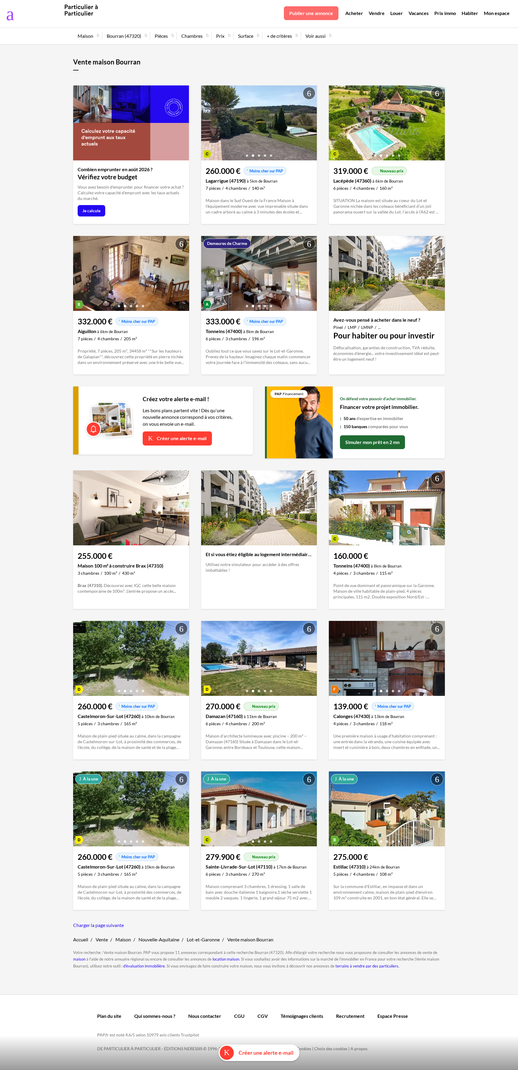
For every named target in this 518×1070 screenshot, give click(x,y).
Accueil (80, 939)
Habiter (470, 13)
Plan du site (109, 1016)
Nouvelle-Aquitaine (158, 939)
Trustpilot (190, 1034)
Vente (102, 939)
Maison (123, 939)
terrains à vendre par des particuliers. (367, 966)
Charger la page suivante (98, 925)
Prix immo (445, 13)
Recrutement (350, 1016)
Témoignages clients (302, 1016)
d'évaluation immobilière (144, 966)
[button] (247, 153)
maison (79, 959)
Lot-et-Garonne (203, 939)
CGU (239, 1016)
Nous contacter (204, 1016)
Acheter (354, 13)
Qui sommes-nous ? (154, 1016)
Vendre (377, 13)
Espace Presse (392, 1016)
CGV (263, 1016)
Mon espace (497, 13)
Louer (396, 13)
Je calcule (91, 210)
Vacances (419, 13)
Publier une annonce (311, 13)
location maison (226, 959)
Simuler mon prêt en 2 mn (372, 442)
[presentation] (207, 124)
